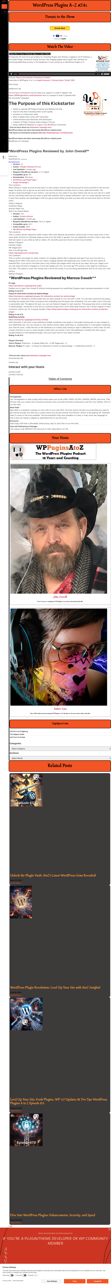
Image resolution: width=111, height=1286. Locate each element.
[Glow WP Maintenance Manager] (60, 427)
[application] (60, 74)
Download (38, 77)
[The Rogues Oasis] (60, 734)
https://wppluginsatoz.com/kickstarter (57, 133)
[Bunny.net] (60, 422)
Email (67, 80)
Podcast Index (58, 80)
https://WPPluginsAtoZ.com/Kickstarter (25, 95)
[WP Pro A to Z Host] (60, 737)
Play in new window (24, 77)
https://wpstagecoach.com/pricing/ (23, 253)
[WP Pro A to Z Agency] (60, 731)
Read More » (16, 883)
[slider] (107, 74)
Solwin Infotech (26, 216)
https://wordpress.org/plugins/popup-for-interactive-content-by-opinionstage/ (42, 296)
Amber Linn (60, 709)
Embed (47, 77)
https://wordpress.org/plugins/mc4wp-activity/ (28, 320)
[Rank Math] (60, 412)
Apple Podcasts (43, 80)
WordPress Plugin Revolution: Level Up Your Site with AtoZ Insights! (55, 987)
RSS (72, 80)
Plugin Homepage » (21, 182)
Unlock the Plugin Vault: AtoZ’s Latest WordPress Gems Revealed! (53, 875)
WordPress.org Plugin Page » (25, 180)
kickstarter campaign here (40, 127)
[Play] (11, 74)
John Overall (60, 597)
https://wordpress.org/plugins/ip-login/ (25, 286)
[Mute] (102, 74)
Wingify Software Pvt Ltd (30, 167)
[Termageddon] (60, 400)
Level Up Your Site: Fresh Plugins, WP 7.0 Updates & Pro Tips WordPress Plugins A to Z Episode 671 (58, 1101)
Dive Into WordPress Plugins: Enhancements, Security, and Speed (52, 1215)
